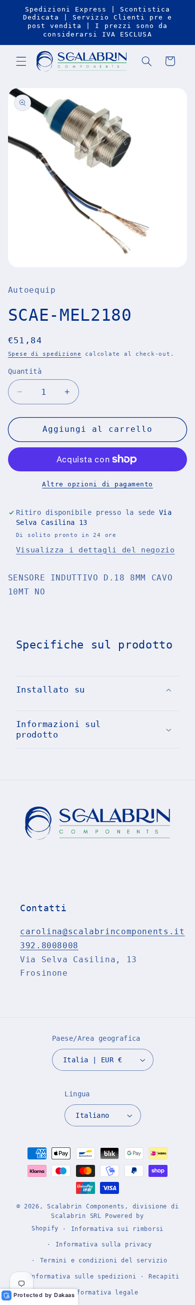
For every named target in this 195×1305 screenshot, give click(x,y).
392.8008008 (49, 945)
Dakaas (64, 1294)
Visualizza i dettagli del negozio (95, 549)
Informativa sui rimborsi (117, 1228)
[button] (21, 61)
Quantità (25, 371)
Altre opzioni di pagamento (97, 484)
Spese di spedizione (45, 354)
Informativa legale (103, 1292)
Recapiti (164, 1276)
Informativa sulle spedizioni (82, 1276)
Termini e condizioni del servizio (104, 1260)
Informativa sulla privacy (104, 1244)
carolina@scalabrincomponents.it (102, 931)
